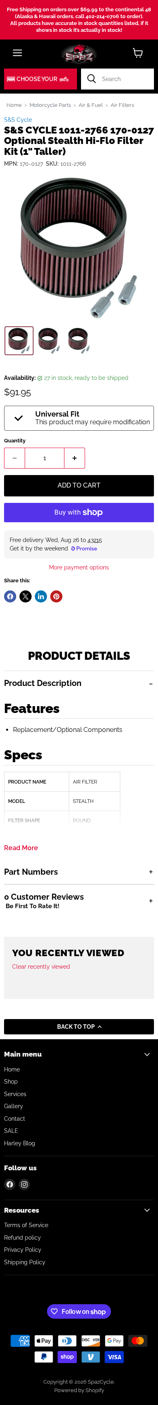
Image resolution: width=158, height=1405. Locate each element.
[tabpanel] (79, 765)
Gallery (13, 1106)
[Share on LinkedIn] (41, 596)
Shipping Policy (24, 1262)
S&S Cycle (18, 120)
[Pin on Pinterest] (56, 596)
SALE (11, 1131)
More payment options (79, 567)
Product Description (42, 683)
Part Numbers (31, 872)
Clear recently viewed (41, 966)
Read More (21, 848)
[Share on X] (25, 596)
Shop (11, 1081)
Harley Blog (19, 1143)
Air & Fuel (91, 105)
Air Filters (122, 105)
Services (15, 1094)
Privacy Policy (22, 1250)
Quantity (15, 441)
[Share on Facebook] (10, 596)
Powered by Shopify (79, 1390)
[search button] (91, 79)
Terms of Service (26, 1225)
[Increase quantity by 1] (74, 458)
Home (14, 105)
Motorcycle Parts (50, 105)
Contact (14, 1118)
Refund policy (22, 1237)
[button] (40, 79)
